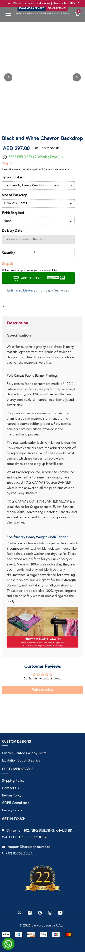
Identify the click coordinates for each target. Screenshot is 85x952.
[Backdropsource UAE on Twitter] (19, 912)
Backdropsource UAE (47, 925)
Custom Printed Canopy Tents (24, 753)
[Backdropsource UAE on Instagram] (50, 912)
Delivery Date (12, 230)
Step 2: (7, 264)
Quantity (8, 252)
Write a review (42, 690)
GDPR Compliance (15, 803)
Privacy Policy (12, 810)
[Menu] (9, 14)
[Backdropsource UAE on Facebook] (29, 912)
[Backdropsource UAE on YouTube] (60, 912)
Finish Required (13, 213)
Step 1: (7, 163)
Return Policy (11, 795)
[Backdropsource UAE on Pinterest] (40, 912)
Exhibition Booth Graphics (21, 760)
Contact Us (10, 788)
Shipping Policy (13, 780)
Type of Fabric (13, 177)
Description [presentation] (17, 323)
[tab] (19, 323)
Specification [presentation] (19, 335)
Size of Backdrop (14, 195)
